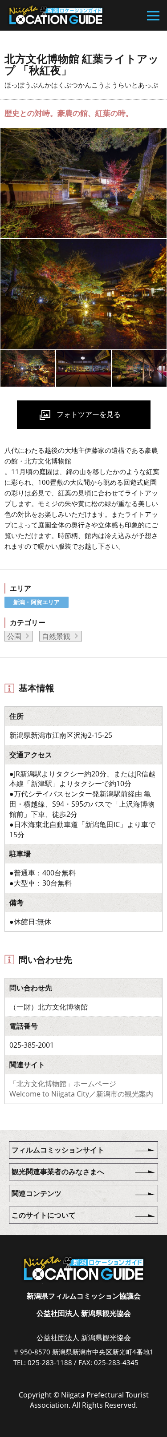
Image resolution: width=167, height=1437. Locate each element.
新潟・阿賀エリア (36, 602)
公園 (14, 636)
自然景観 (56, 636)
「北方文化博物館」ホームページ (62, 1084)
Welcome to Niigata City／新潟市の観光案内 (81, 1094)
